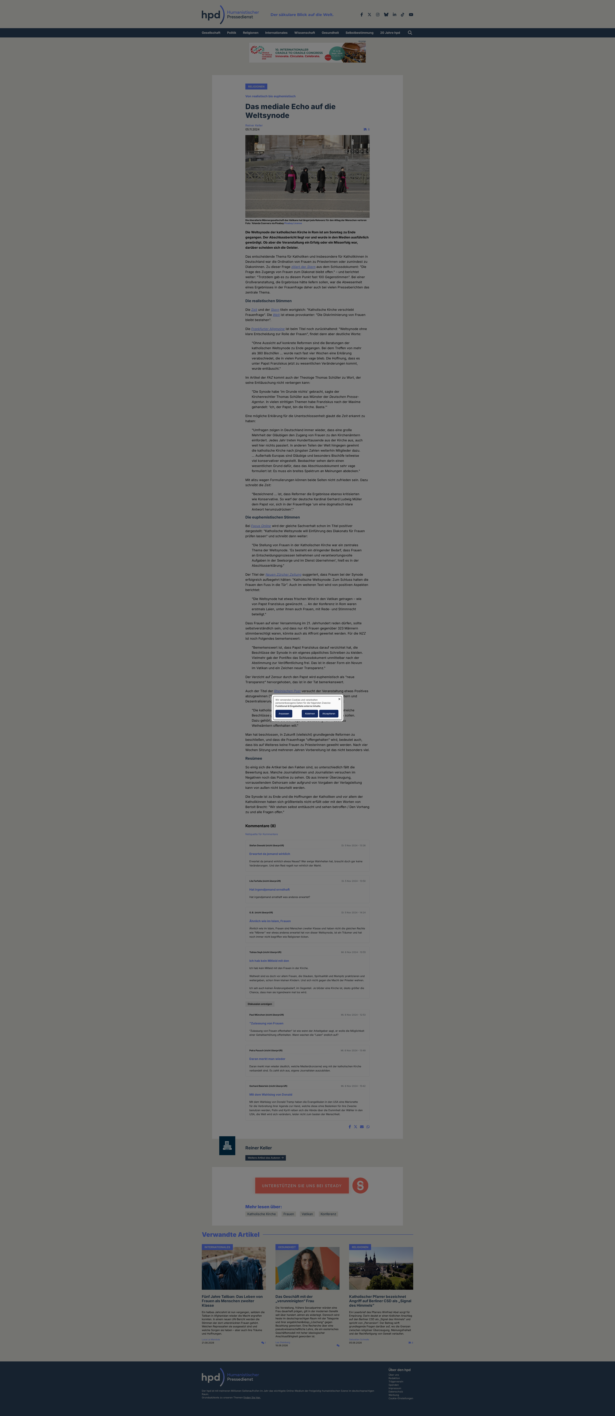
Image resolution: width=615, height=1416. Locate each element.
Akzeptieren (328, 713)
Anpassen (284, 713)
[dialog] (307, 708)
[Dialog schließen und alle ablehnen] (339, 698)
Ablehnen (310, 713)
